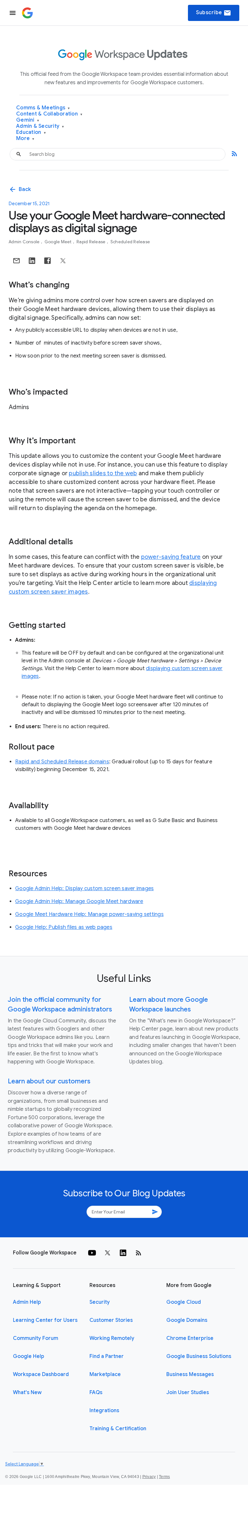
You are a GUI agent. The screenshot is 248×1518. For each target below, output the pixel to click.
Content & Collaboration (49, 114)
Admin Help (27, 1302)
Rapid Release (92, 242)
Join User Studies (187, 1392)
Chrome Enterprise (189, 1338)
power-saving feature (171, 556)
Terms (164, 1476)
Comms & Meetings (43, 108)
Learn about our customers (49, 1081)
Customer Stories (111, 1320)
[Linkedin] (123, 1253)
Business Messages (190, 1374)
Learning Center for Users (45, 1320)
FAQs (95, 1392)
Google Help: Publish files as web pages (63, 927)
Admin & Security (40, 126)
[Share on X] (63, 260)
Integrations (104, 1410)
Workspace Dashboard (41, 1374)
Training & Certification (117, 1428)
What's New (27, 1392)
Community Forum (35, 1338)
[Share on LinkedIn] (32, 260)
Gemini (27, 120)
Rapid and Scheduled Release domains (62, 762)
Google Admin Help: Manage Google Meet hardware (79, 901)
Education (31, 132)
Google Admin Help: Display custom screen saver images (84, 888)
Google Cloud (183, 1302)
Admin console (25, 242)
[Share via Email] (16, 260)
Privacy (149, 1476)
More (25, 139)
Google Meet (59, 242)
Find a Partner (106, 1356)
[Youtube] (92, 1253)
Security (99, 1302)
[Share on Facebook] (47, 260)
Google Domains (186, 1320)
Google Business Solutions (198, 1356)
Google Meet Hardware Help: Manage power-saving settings (89, 914)
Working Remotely (111, 1338)
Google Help (28, 1356)
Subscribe (213, 13)
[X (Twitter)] (107, 1253)
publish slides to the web (103, 473)
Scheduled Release (130, 242)
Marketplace (105, 1374)
